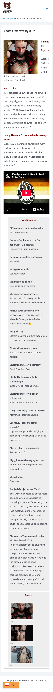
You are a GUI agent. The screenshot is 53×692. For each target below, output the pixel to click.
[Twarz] (22, 611)
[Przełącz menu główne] (47, 8)
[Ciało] (22, 654)
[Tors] (22, 632)
